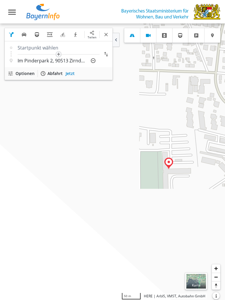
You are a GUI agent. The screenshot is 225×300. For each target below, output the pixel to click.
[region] (112, 161)
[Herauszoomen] (216, 277)
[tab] (132, 35)
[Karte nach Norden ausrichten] (216, 285)
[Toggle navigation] (12, 12)
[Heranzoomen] (216, 268)
